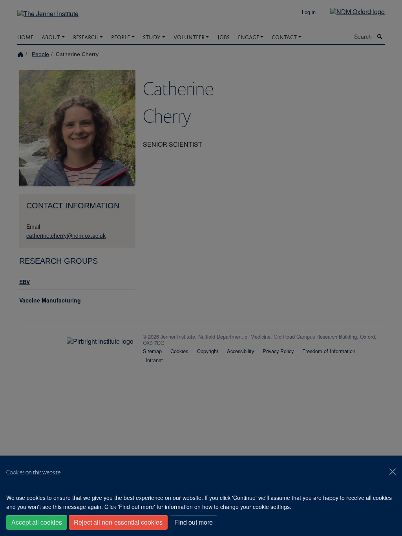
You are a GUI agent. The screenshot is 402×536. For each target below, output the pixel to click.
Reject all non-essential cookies (118, 522)
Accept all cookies (36, 522)
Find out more (193, 522)
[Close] (392, 471)
